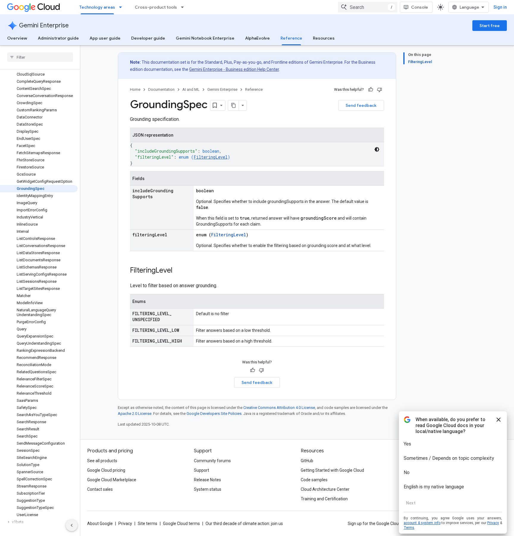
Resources (324, 38)
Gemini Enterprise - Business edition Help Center (234, 69)
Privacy (125, 523)
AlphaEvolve (257, 38)
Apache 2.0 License (134, 413)
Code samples (314, 479)
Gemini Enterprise (44, 25)
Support (201, 470)
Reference (291, 38)
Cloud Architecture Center (325, 489)
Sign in (500, 7)
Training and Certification (324, 498)
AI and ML (191, 89)
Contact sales (100, 489)
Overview (17, 38)
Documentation (161, 89)
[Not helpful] (379, 89)
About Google (100, 523)
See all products (102, 460)
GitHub (307, 460)
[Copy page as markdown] (233, 105)
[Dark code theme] (377, 149)
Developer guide (148, 38)
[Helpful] (370, 89)
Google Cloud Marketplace (111, 479)
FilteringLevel (211, 157)
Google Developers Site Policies (214, 413)
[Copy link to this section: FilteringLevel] (178, 270)
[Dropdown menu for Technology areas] (122, 7)
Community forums (212, 460)
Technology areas (97, 7)
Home (135, 89)
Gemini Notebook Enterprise (205, 38)
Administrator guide (58, 38)
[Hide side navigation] (72, 525)
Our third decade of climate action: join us (244, 523)
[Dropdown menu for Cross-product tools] (184, 7)
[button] (39, 522)
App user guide (105, 38)
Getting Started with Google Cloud (332, 470)
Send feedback (361, 105)
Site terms (147, 523)
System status (207, 489)
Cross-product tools (156, 7)
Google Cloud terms (181, 523)
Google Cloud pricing (106, 470)
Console (419, 7)
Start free (489, 25)
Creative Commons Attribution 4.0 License (279, 407)
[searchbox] (40, 57)
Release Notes (207, 479)
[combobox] (367, 7)
